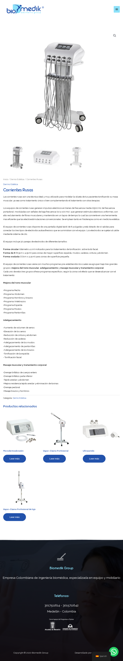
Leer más (15, 458)
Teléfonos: (61, 596)
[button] (114, 652)
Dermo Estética (17, 179)
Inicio (5, 179)
